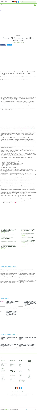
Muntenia (29, 376)
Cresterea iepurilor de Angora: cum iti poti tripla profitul (30, 307)
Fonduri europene (3, 371)
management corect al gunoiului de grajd (8, 105)
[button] (35, 5)
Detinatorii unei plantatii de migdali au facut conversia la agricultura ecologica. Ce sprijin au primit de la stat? (11, 313)
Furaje (2, 378)
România (22, 42)
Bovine (20, 364)
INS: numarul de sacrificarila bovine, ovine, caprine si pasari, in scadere (8, 270)
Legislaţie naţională (30, 362)
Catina (11, 363)
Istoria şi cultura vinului (22, 380)
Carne (19, 363)
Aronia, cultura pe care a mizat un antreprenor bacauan (12, 302)
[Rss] (15, 2)
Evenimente (18, 42)
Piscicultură (20, 371)
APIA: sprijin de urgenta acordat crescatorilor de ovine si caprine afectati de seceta (28, 230)
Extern (2, 364)
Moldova (29, 375)
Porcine (20, 366)
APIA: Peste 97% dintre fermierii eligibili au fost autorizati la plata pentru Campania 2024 (28, 241)
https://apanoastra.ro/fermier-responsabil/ (26, 128)
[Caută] (35, 2)
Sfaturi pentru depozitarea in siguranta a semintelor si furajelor (8, 338)
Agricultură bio (3, 380)
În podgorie (20, 375)
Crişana (29, 371)
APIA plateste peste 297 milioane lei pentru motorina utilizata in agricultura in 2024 (27, 237)
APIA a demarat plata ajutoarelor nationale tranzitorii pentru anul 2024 (27, 234)
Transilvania (29, 378)
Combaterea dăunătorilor (13, 375)
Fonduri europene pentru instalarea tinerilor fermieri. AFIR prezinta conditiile (11, 308)
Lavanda (11, 365)
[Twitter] (18, 2)
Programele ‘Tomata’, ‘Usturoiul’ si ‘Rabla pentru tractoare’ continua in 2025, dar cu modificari (28, 244)
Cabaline (20, 367)
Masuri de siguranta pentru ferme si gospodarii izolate (25, 270)
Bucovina (29, 370)
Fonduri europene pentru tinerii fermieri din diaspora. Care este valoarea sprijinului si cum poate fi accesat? (30, 303)
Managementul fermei (3, 363)
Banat (28, 369)
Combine (11, 380)
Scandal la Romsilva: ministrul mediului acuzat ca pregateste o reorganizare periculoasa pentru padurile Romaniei (8, 230)
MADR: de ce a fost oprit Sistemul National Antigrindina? (7, 234)
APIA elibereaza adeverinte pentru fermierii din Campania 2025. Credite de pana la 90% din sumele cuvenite (8, 246)
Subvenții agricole (3, 370)
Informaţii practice (21, 381)
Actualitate (14, 42)
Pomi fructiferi (12, 367)
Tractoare (11, 379)
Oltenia (29, 377)
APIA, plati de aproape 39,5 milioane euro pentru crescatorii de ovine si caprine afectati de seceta (8, 242)
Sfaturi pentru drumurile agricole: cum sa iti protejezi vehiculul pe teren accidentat (27, 345)
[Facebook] (16, 2)
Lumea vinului (21, 379)
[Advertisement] (18, 61)
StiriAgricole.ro (7, 409)
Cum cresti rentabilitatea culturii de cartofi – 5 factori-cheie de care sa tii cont (27, 277)
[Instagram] (13, 2)
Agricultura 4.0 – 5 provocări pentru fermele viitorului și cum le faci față (9, 345)
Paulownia (11, 366)
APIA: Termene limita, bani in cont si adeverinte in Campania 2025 (7, 238)
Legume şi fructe (3, 379)
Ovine (19, 365)
